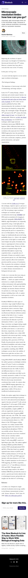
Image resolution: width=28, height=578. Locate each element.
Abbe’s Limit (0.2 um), (8, 115)
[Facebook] (14, 562)
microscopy (5, 9)
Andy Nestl (16, 198)
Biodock (12, 559)
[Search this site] (22, 2)
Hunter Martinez (7, 34)
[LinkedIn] (16, 562)
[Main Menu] (25, 2)
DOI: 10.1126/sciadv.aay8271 (13, 495)
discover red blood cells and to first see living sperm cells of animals (14, 99)
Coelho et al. (15, 203)
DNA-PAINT (18, 219)
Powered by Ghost (14, 566)
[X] (11, 562)
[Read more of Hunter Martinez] (3, 31)
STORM (19, 215)
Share (23, 33)
